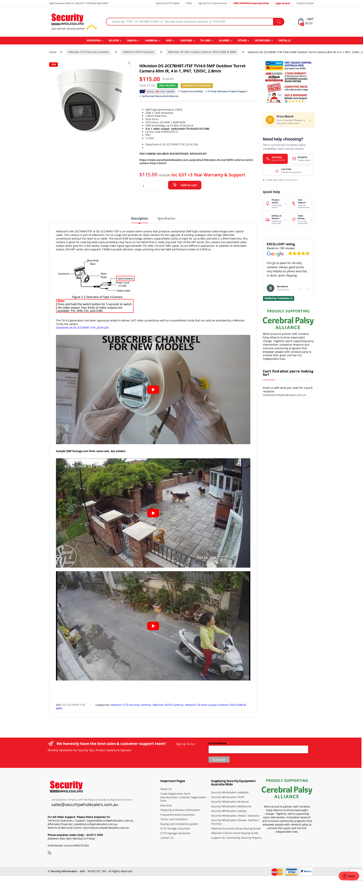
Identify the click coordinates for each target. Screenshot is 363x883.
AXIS (169, 40)
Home (52, 52)
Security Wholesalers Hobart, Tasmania (235, 815)
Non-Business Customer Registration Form (183, 799)
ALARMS (224, 40)
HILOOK (114, 40)
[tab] (139, 220)
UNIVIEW (186, 40)
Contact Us (167, 838)
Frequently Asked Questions (177, 814)
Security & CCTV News (168, 3)
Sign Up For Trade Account (212, 3)
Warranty (166, 805)
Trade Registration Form (175, 793)
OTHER (242, 40)
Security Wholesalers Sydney (229, 811)
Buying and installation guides (179, 824)
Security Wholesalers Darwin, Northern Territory (235, 822)
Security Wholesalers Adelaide (230, 792)
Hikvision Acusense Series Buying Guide (236, 828)
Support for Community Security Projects (236, 838)
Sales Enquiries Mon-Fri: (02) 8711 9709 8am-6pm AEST (78, 3)
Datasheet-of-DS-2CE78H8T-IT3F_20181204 (171, 144)
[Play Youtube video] (153, 389)
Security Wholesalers (64, 871)
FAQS (189, 3)
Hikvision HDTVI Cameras (138, 52)
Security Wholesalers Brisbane (230, 801)
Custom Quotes (305, 3)
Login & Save (282, 3)
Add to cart (189, 185)
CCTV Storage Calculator (175, 828)
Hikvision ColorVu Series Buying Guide (234, 833)
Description (139, 218)
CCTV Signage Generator (175, 833)
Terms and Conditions (174, 819)
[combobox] (189, 22)
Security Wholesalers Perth (227, 797)
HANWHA (151, 40)
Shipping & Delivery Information (180, 810)
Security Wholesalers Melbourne (231, 806)
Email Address (219, 743)
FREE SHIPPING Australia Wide (251, 3)
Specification (166, 218)
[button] (307, 289)
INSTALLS (284, 40)
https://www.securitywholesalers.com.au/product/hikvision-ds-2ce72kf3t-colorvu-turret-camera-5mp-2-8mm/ (196, 161)
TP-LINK (205, 40)
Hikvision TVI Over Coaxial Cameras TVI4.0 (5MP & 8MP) (202, 52)
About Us (166, 789)
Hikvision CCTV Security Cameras (88, 52)
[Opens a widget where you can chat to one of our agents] (348, 876)
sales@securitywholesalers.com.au (284, 395)
